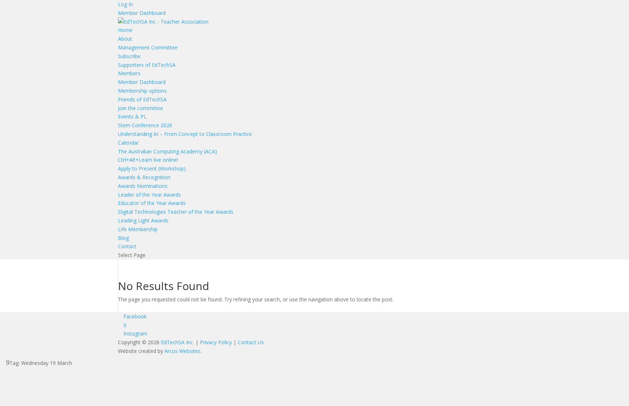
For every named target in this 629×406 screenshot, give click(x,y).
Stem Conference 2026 (145, 125)
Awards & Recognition (144, 177)
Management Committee (148, 47)
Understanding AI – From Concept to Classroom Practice (185, 133)
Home (125, 30)
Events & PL (132, 116)
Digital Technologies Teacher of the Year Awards (175, 211)
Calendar (128, 142)
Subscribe (129, 56)
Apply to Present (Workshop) (152, 168)
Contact (127, 246)
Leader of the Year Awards (149, 194)
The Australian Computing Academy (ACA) (167, 151)
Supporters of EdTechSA (146, 64)
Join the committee (140, 108)
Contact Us (251, 342)
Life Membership (138, 229)
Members (129, 73)
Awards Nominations (142, 185)
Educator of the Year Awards (152, 203)
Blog (123, 237)
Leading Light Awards (143, 220)
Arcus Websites (183, 350)
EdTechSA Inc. (177, 342)
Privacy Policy (216, 342)
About (125, 38)
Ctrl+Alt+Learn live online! (148, 159)
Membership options (142, 90)
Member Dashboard (142, 12)
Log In (125, 4)
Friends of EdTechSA (142, 99)
